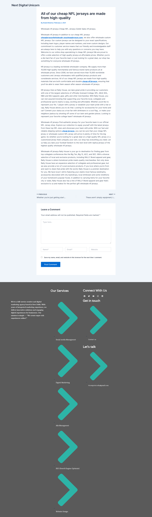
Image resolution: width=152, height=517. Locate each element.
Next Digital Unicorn (26, 5)
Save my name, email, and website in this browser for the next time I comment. (73, 257)
